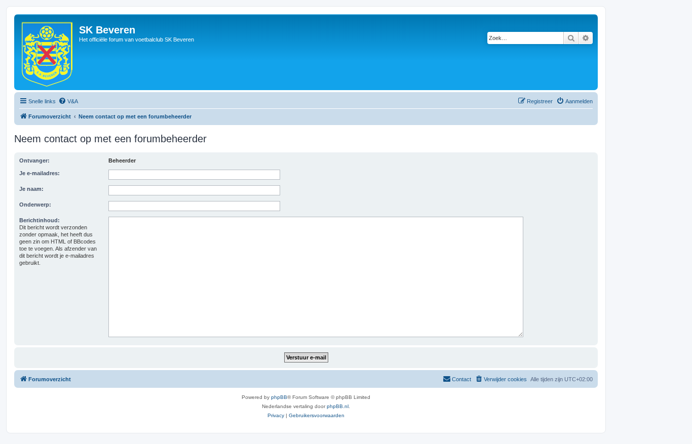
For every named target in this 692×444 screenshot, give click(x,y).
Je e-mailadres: (39, 173)
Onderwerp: (35, 204)
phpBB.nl (338, 406)
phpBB (279, 397)
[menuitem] (68, 101)
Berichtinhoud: (39, 220)
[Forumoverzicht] (48, 52)
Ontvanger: (34, 160)
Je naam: (31, 189)
